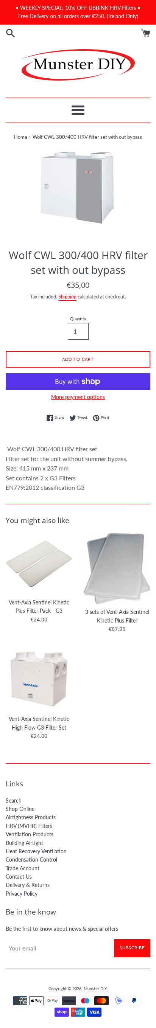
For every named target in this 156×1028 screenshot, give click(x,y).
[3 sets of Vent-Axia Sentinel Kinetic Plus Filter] (117, 568)
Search (14, 800)
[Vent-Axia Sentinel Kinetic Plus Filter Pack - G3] (39, 564)
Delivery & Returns (28, 885)
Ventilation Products (29, 834)
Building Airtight (24, 843)
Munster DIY (95, 988)
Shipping (67, 296)
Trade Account (22, 868)
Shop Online (20, 809)
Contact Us (19, 876)
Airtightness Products (31, 817)
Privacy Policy (21, 893)
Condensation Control (31, 859)
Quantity (78, 318)
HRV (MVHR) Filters (29, 826)
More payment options (78, 397)
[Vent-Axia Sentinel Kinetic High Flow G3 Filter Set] (39, 677)
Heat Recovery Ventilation (36, 851)
